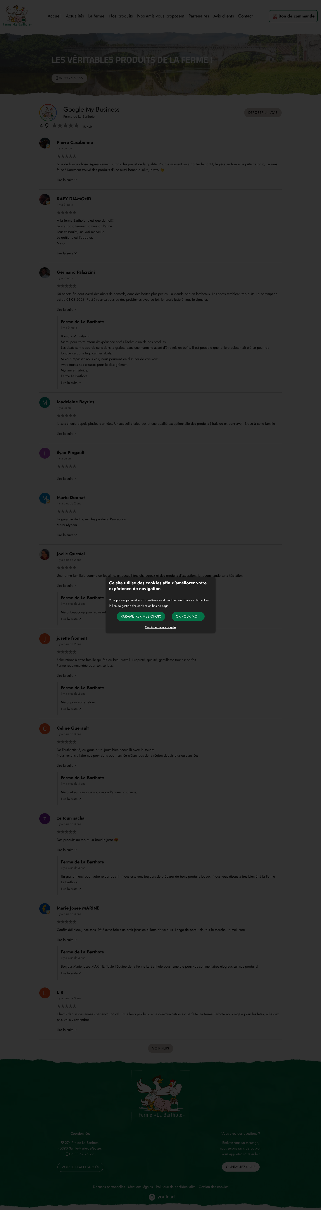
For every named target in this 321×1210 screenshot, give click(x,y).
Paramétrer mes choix (141, 616)
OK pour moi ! (188, 616)
